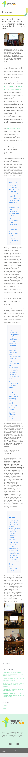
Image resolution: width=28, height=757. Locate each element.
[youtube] (18, 744)
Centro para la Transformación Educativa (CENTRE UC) (12, 85)
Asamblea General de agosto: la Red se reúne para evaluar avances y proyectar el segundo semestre (13, 695)
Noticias (5, 705)
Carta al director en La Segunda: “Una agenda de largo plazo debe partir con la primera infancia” (13, 674)
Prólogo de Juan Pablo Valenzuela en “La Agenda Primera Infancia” (13, 689)
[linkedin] (14, 744)
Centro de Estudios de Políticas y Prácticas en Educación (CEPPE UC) (13, 88)
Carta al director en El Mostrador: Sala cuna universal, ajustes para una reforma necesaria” (13, 684)
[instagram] (10, 744)
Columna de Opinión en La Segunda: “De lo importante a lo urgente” (13, 679)
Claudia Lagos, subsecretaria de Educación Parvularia (12, 129)
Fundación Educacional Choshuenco (12, 90)
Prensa (4, 708)
